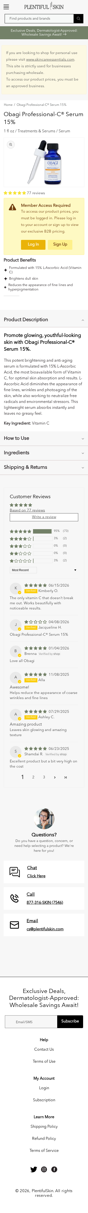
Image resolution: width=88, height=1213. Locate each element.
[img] (36, 586)
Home (8, 105)
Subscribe (70, 1021)
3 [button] (44, 777)
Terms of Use (44, 1062)
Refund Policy (44, 1139)
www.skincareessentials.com (50, 60)
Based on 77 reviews (27, 510)
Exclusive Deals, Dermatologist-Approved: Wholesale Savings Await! (44, 32)
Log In (33, 245)
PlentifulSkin (42, 1191)
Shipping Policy (44, 1127)
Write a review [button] (44, 517)
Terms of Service (44, 1151)
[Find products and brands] (78, 18)
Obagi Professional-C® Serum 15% (41, 105)
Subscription (44, 1100)
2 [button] (33, 777)
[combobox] (44, 18)
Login (44, 1088)
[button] (6, 6)
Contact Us (44, 1050)
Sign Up (60, 245)
